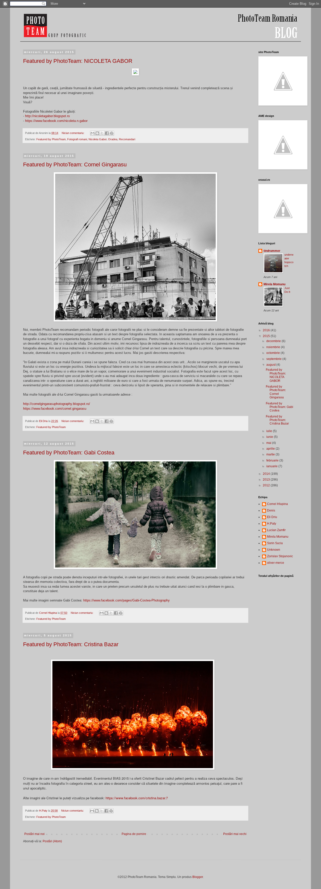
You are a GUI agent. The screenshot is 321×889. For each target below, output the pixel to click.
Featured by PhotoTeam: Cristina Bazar (70, 644)
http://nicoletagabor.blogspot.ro (47, 116)
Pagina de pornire (134, 834)
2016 (267, 330)
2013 (267, 479)
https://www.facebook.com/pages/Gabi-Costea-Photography (126, 600)
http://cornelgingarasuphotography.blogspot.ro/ (56, 404)
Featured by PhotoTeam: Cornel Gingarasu (75, 164)
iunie (270, 437)
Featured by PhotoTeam (51, 139)
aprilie (271, 448)
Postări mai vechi (235, 834)
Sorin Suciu (275, 543)
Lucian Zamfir (276, 530)
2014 (267, 474)
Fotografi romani (77, 139)
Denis (271, 510)
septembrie (274, 359)
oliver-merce (275, 563)
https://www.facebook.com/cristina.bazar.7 (137, 798)
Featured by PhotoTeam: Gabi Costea (68, 452)
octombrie (273, 353)
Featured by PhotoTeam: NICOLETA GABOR (77, 61)
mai (269, 443)
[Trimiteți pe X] (102, 133)
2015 (267, 336)
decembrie (274, 341)
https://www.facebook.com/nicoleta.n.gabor (56, 121)
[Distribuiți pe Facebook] (106, 133)
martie (271, 454)
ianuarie (272, 466)
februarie (272, 460)
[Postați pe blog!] (97, 133)
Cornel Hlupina (277, 504)
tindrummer (272, 251)
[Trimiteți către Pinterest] (111, 133)
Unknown (273, 549)
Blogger (197, 877)
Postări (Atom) (52, 841)
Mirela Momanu (274, 284)
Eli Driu (272, 517)
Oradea (112, 139)
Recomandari (127, 139)
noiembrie (273, 347)
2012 (267, 485)
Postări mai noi (34, 834)
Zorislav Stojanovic (280, 556)
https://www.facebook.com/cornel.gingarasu (54, 408)
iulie (269, 431)
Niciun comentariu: (73, 132)
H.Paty (271, 523)
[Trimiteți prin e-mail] (92, 133)
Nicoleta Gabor (98, 139)
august (271, 364)
